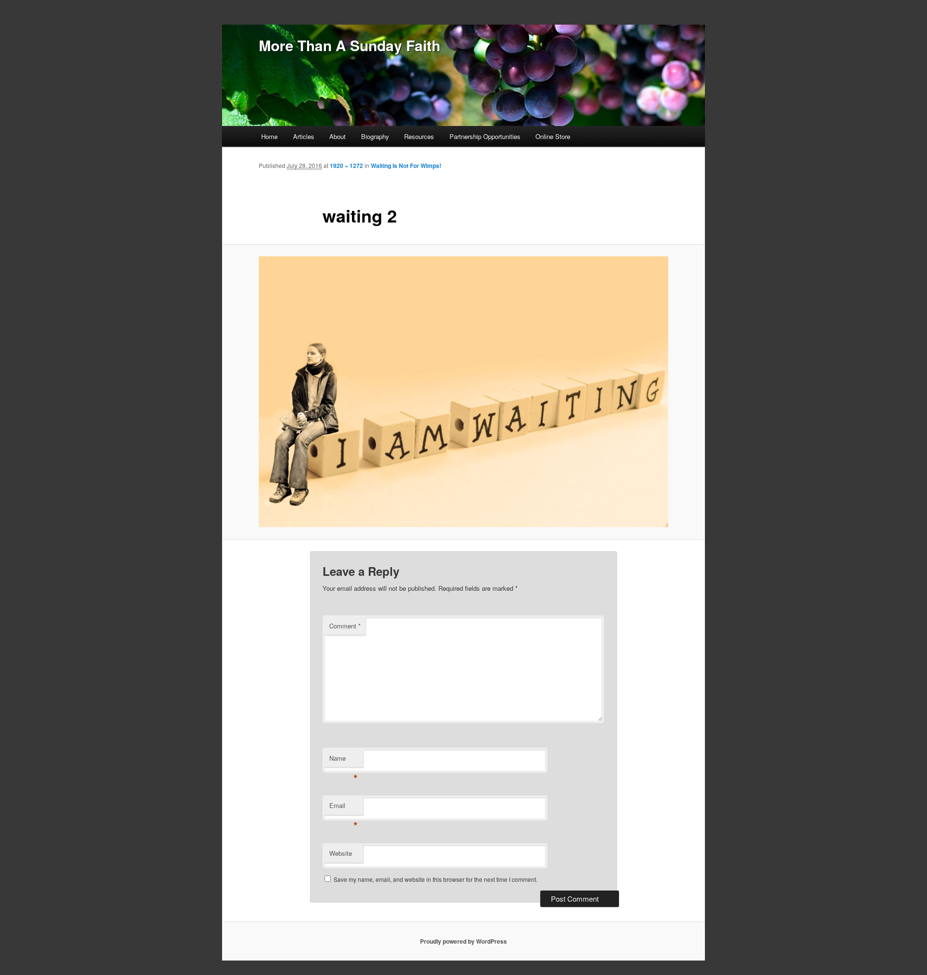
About (337, 136)
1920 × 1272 (346, 165)
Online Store (552, 136)
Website (340, 853)
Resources (419, 136)
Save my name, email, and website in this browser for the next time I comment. (435, 879)
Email (343, 808)
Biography (375, 136)
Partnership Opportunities (484, 136)
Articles (303, 136)
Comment (345, 625)
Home (269, 136)
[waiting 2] (463, 391)
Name (343, 760)
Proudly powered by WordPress (463, 941)
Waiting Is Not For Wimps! (406, 165)
